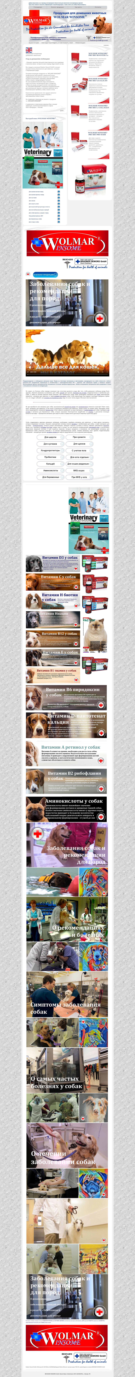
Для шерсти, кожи (34, 203)
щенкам (62, 1320)
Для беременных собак (35, 219)
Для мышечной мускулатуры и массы (39, 207)
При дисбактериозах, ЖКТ (36, 216)
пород (42, 1322)
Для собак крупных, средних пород (38, 213)
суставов (56, 1320)
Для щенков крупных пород (36, 194)
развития (101, 1320)
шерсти (91, 1320)
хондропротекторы (47, 1320)
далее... (62, 110)
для (83, 1320)
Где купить (78, 7)
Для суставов (32, 197)
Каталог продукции (57, 7)
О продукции (38, 7)
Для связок (32, 200)
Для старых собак (34, 222)
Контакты (98, 7)
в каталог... (106, 45)
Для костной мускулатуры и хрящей (39, 210)
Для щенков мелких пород (36, 191)
